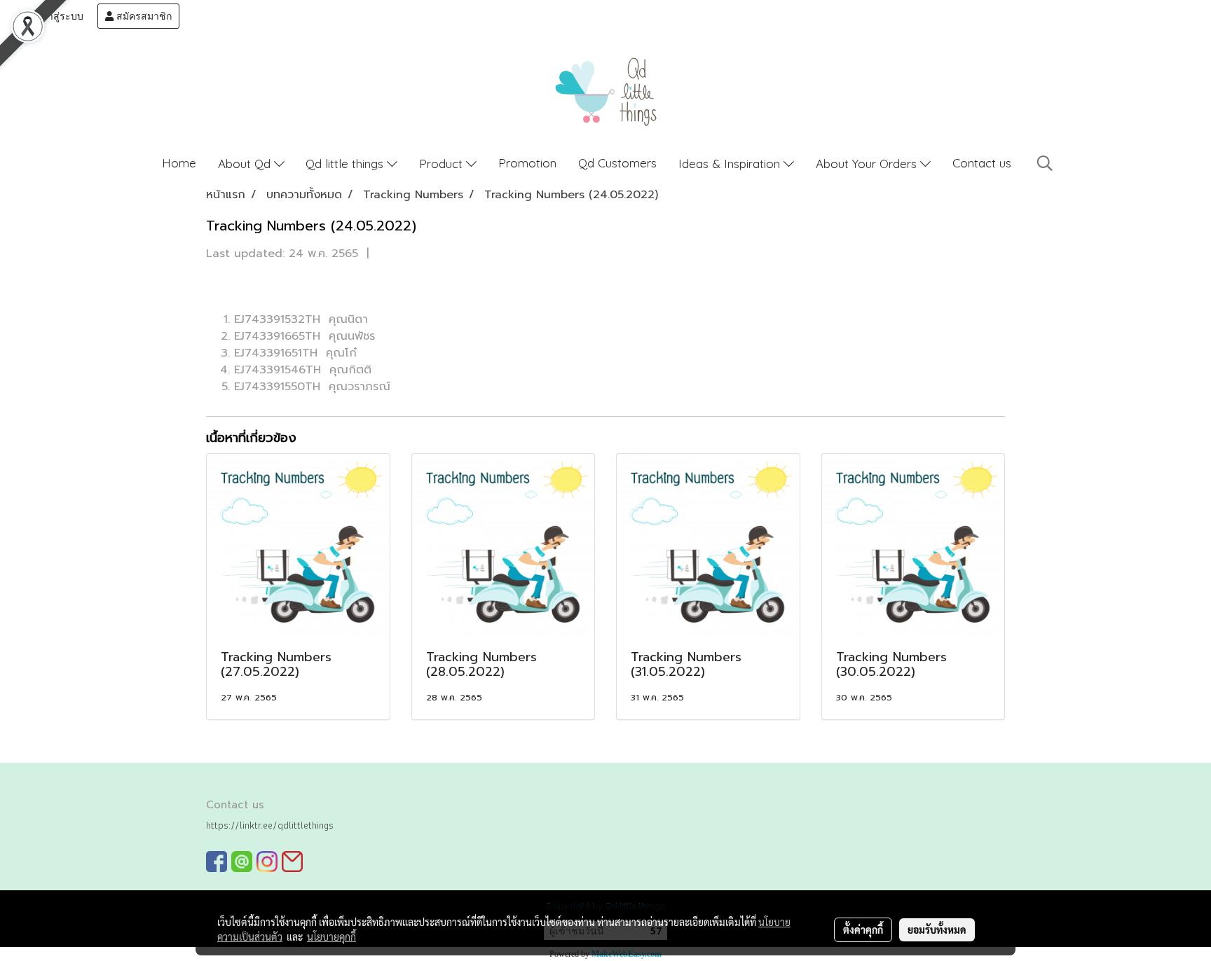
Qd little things (346, 163)
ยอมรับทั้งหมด (937, 929)
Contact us (981, 162)
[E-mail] (292, 861)
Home (179, 162)
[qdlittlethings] (216, 861)
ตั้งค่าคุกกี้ (863, 929)
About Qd (246, 163)
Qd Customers (617, 162)
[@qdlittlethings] (241, 861)
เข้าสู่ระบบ (58, 16)
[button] (1044, 163)
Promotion (527, 162)
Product (442, 163)
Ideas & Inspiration (731, 163)
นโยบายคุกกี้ (331, 936)
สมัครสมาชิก (143, 16)
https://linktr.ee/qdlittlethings (270, 825)
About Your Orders (868, 163)
